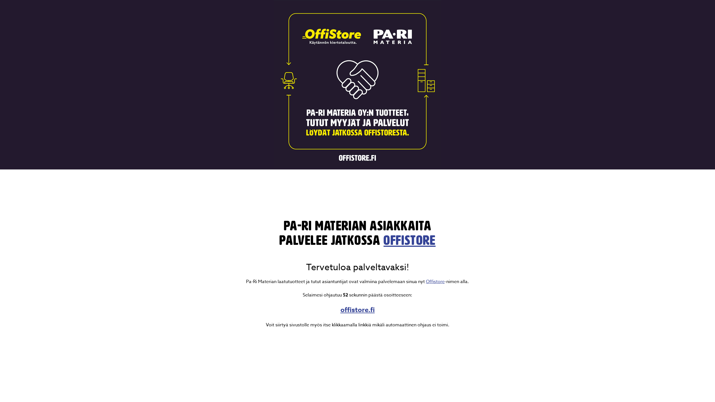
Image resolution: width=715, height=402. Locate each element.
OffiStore (409, 240)
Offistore (435, 281)
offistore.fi (357, 310)
